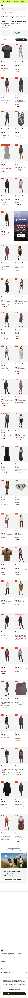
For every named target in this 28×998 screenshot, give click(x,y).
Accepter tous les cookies (14, 993)
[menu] (25, 5)
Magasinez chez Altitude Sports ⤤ (13, 879)
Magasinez (23, 1)
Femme (5, 12)
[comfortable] (5, 39)
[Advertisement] (14, 902)
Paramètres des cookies (14, 989)
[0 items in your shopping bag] (22, 5)
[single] (2, 39)
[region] (14, 987)
